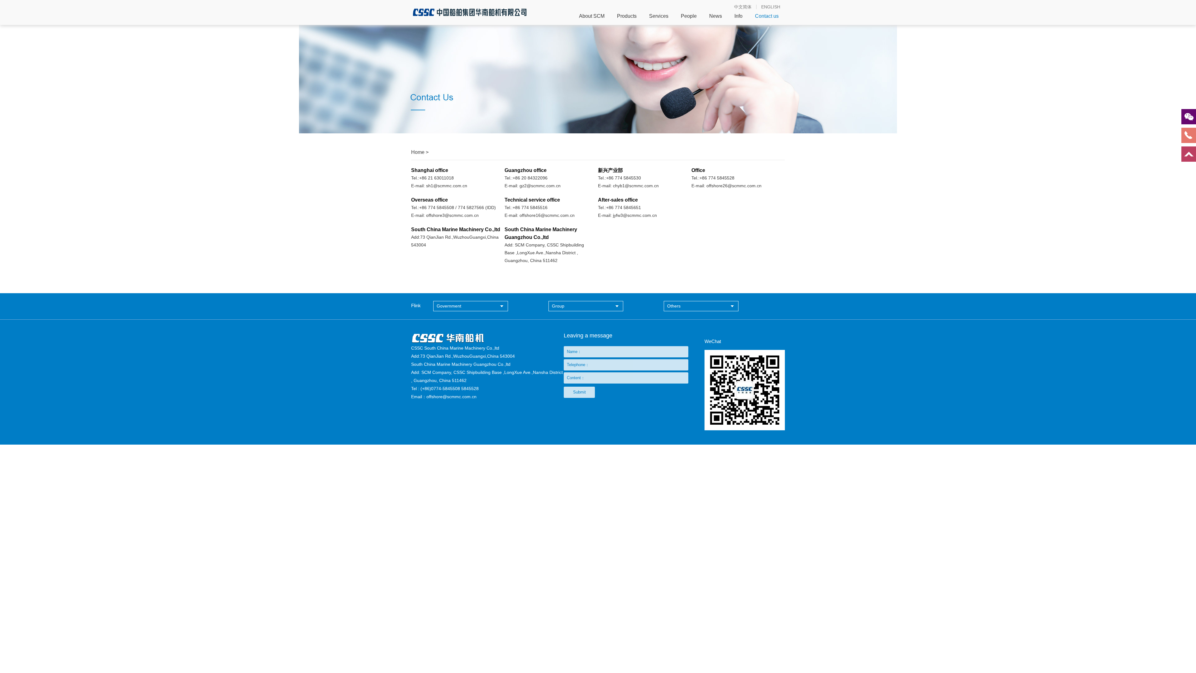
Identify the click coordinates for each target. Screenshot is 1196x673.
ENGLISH (770, 7)
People (689, 16)
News (715, 16)
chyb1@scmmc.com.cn (636, 185)
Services (658, 16)
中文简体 (743, 7)
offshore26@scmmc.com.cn (734, 185)
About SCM (592, 16)
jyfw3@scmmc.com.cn (635, 215)
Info (738, 16)
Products (627, 16)
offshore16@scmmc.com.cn (547, 215)
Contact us (767, 16)
